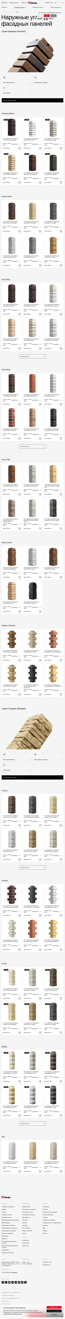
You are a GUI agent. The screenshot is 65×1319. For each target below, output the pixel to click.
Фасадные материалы (8, 1206)
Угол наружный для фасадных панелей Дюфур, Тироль (31, 1072)
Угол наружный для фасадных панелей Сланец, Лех (10, 850)
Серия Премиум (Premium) (14, 31)
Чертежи (24, 1222)
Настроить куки (6, 1303)
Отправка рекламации (49, 1220)
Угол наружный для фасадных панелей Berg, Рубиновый (10, 429)
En (62, 2)
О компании (46, 1206)
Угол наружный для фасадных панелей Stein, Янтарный (31, 222)
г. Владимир (14, 1272)
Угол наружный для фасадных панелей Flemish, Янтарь (31, 651)
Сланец (4, 791)
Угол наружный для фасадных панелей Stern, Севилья (31, 602)
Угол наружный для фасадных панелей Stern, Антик (10, 602)
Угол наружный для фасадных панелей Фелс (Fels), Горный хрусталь (31, 520)
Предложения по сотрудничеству (52, 1222)
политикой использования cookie (12, 1314)
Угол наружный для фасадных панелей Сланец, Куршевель (10, 816)
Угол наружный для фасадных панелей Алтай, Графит (51, 1023)
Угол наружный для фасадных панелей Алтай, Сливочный (10, 989)
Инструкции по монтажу (28, 1209)
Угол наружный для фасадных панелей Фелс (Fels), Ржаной (10, 485)
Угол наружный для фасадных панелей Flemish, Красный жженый (53, 651)
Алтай (4, 964)
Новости (45, 1233)
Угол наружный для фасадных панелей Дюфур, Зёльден (31, 1106)
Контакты (45, 1209)
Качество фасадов (48, 1214)
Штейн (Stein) (7, 196)
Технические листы (27, 1212)
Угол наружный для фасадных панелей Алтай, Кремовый (10, 1023)
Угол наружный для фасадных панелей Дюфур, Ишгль (51, 1072)
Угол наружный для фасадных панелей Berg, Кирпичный (31, 395)
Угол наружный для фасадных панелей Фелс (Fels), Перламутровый (10, 520)
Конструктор (25, 1240)
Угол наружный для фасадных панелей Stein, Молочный (10, 256)
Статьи (24, 1233)
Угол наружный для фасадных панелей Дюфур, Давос (51, 1106)
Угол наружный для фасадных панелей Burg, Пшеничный (10, 339)
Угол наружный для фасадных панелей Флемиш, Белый (51, 906)
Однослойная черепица (8, 1225)
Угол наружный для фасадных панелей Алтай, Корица (31, 1023)
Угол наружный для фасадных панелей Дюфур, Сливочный (10, 1072)
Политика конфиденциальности (10, 1298)
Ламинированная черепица (9, 1228)
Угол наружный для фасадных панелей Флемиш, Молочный (10, 940)
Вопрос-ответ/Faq (27, 1230)
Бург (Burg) (6, 279)
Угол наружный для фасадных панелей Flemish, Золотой (10, 685)
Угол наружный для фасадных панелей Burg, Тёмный (10, 305)
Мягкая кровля (6, 1222)
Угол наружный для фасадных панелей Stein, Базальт (31, 256)
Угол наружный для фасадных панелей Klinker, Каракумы (10, 173)
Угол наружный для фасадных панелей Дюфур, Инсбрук (10, 1106)
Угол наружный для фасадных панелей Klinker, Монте (31, 139)
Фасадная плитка (37, 7)
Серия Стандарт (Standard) (14, 708)
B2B (44, 1228)
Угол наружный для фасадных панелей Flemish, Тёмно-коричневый (31, 686)
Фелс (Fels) (6, 459)
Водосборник (5, 1250)
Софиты (4, 1212)
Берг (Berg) (6, 369)
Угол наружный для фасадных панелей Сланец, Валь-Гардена (31, 816)
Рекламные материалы (28, 1214)
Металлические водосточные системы (10, 1246)
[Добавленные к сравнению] (55, 2)
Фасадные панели (19, 7)
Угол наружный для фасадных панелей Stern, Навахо (31, 568)
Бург (3, 1137)
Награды (45, 1217)
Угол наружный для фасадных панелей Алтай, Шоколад (51, 989)
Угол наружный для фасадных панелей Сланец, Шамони (51, 816)
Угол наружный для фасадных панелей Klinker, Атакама (51, 173)
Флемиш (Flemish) (8, 625)
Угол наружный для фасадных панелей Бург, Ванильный (51, 1162)
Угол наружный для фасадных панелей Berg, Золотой (31, 429)
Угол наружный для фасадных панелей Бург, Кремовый (31, 1162)
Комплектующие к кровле (9, 1230)
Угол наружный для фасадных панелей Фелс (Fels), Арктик (31, 485)
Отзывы (45, 1230)
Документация (26, 1206)
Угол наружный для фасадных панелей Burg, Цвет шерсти (51, 305)
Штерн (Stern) (7, 542)
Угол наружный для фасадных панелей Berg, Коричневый (10, 395)
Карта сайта (5, 1301)
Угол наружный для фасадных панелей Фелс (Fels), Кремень (51, 519)
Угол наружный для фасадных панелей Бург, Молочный (10, 1162)
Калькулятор (25, 1243)
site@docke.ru (46, 1264)
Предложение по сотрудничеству (11, 1292)
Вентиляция (5, 1236)
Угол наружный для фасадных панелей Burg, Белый (31, 339)
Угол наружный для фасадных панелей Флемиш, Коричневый (10, 906)
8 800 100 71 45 (47, 1262)
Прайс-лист (25, 1245)
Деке (3, 12)
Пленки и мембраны (7, 1233)
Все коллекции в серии (9, 100)
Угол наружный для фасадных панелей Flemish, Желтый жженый (52, 685)
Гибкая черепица (55, 7)
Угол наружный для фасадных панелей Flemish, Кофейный (10, 651)
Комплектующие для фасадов (10, 1220)
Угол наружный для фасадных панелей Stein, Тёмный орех (10, 222)
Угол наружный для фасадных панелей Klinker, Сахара (51, 139)
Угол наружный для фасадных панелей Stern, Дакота (51, 568)
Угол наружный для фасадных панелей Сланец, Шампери (51, 850)
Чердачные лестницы (8, 1252)
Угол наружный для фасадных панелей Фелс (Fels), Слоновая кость (52, 486)
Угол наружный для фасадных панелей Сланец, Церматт (31, 850)
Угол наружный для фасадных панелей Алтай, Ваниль (31, 989)
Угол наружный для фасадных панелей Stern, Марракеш (10, 568)
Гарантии (24, 1220)
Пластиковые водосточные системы (9, 1242)
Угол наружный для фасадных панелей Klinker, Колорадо (10, 139)
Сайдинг (4, 7)
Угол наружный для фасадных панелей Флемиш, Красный (31, 940)
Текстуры (24, 1225)
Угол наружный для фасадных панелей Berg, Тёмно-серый (51, 429)
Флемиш (5, 881)
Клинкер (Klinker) (8, 113)
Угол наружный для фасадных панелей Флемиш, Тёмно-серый (31, 906)
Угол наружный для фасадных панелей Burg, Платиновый (51, 339)
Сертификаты (26, 1217)
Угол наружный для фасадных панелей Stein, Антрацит (51, 222)
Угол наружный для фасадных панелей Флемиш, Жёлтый (51, 940)
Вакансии (45, 1225)
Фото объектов (26, 1228)
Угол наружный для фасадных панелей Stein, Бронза (51, 256)
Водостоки (4, 1238)
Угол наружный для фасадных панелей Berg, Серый (51, 395)
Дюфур (4, 1046)
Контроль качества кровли (50, 1212)
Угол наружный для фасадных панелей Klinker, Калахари (31, 173)
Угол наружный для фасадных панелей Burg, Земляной (31, 305)
